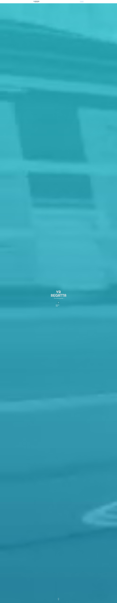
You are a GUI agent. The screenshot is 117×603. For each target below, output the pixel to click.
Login (82, 1)
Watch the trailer (57, 305)
